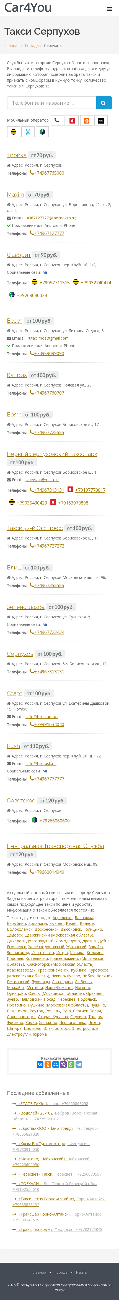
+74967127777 (49, 233)
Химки (31, 1022)
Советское (21, 800)
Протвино (16, 1005)
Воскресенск (46, 929)
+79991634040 (49, 724)
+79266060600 (55, 821)
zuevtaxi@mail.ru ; (42, 479)
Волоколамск (19, 929)
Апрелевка (63, 917)
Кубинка (78, 970)
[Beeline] (13, 131)
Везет (14, 320)
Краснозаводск (21, 970)
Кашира (77, 952)
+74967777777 (49, 779)
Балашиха (84, 917)
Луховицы (41, 981)
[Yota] (28, 131)
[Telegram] (79, 1064)
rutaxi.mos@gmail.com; (47, 338)
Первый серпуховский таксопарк (52, 454)
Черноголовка (73, 1022)
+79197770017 (90, 490)
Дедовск (15, 935)
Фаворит (19, 255)
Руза (66, 1010)
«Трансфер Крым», (59, 1229)
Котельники (36, 958)
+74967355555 (49, 585)
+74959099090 (49, 353)
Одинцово (16, 993)
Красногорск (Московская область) (60, 964)
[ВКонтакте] (40, 1064)
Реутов (36, 1010)
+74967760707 (49, 393)
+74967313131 (49, 490)
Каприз (17, 375)
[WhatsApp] (71, 1064)
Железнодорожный (46, 946)
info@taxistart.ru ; (41, 716)
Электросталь (85, 1028)
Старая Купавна (53, 1016)
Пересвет (67, 999)
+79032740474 (96, 283)
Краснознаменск (53, 970)
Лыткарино (62, 981)
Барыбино (16, 923)
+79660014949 (49, 872)
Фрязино (15, 1022)
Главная (12, 45)
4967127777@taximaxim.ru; (50, 217)
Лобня (88, 975)
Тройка (17, 155)
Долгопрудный (39, 940)
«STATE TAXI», (52, 1103)
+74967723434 (49, 632)
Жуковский (76, 946)
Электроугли (19, 1034)
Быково (56, 923)
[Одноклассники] (48, 1064)
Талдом (95, 1016)
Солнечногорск (21, 1016)
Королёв (15, 958)
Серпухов (20, 654)
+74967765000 (49, 173)
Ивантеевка (42, 952)
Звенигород (18, 952)
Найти (81, 1272)
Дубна (104, 940)
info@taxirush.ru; (40, 763)
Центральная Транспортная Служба (55, 846)
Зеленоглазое (26, 607)
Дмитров (15, 940)
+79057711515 (55, 283)
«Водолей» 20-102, (54, 1115)
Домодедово (68, 940)
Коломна (95, 952)
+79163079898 (73, 503)
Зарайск (96, 946)
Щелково (33, 1028)
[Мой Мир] (55, 1064)
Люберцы (83, 981)
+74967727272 (49, 546)
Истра (62, 952)
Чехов (94, 1022)
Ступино (78, 1016)
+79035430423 (32, 503)
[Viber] (63, 1064)
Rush (13, 746)
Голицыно (92, 929)
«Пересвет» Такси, (59, 1174)
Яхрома (40, 1034)
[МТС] (72, 120)
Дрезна (89, 940)
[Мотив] (86, 120)
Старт (14, 693)
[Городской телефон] (57, 120)
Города (32, 45)
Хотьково (48, 1022)
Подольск (87, 999)
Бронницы (37, 923)
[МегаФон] (42, 131)
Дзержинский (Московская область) (59, 935)
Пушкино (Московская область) (58, 1005)
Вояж (14, 414)
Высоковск (71, 929)
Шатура (14, 1028)
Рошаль (52, 1010)
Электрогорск (57, 1028)
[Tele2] (101, 120)
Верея (71, 923)
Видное (87, 923)
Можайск (15, 987)
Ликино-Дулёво (65, 975)
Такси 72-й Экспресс (35, 528)
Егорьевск (16, 946)
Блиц (14, 567)
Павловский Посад (37, 999)
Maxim (15, 194)
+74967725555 (49, 432)
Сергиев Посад (87, 1010)
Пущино (97, 1005)
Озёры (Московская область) (56, 993)
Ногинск (82, 987)
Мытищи (35, 987)
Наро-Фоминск (59, 987)
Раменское (17, 1010)
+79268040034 (32, 296)
